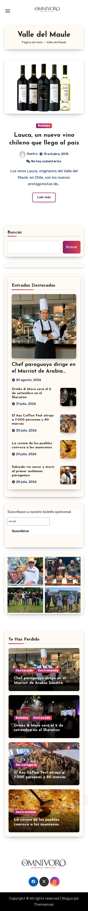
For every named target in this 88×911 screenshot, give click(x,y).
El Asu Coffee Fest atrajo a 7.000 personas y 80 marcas (33, 420)
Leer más (44, 197)
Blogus (67, 898)
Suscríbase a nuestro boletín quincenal (39, 512)
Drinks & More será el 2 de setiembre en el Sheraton (31, 393)
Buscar (14, 232)
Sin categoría (26, 765)
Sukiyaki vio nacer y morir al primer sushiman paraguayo (33, 471)
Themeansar (44, 904)
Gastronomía (48, 670)
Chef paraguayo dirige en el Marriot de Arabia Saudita (44, 371)
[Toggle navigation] (7, 11)
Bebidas (44, 126)
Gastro (32, 154)
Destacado (24, 670)
